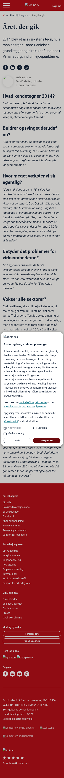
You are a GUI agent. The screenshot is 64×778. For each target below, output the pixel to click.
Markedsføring (16, 433)
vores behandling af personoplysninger (25, 406)
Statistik (42, 427)
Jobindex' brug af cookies (33, 402)
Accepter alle (47, 440)
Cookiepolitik (11, 421)
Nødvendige (14, 427)
